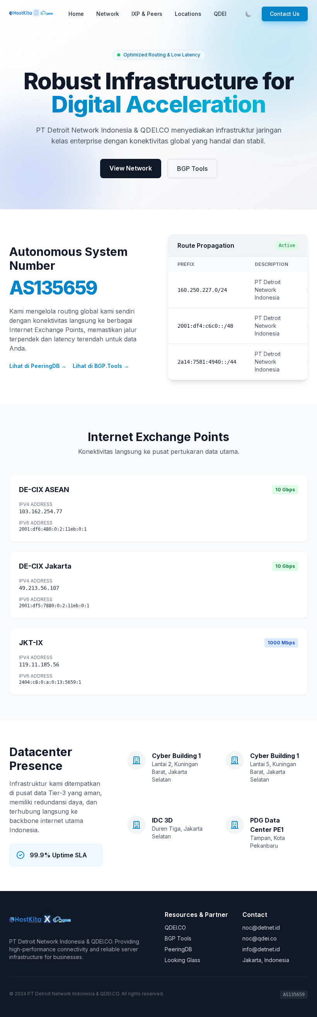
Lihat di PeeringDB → (37, 366)
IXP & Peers (146, 13)
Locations (188, 13)
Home (76, 13)
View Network (130, 168)
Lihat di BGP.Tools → (101, 366)
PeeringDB (178, 949)
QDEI (220, 13)
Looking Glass (182, 960)
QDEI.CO (175, 927)
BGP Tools (192, 168)
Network (107, 13)
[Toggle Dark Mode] (249, 14)
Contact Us (285, 13)
